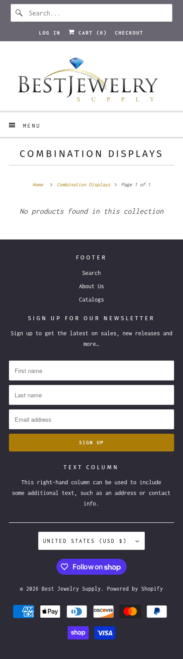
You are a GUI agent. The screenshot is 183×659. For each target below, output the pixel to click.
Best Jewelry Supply (71, 589)
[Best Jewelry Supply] (91, 79)
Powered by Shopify (135, 589)
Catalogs (91, 299)
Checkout (129, 32)
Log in (49, 32)
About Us (91, 286)
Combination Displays (91, 154)
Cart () (91, 32)
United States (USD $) (87, 541)
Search (91, 273)
